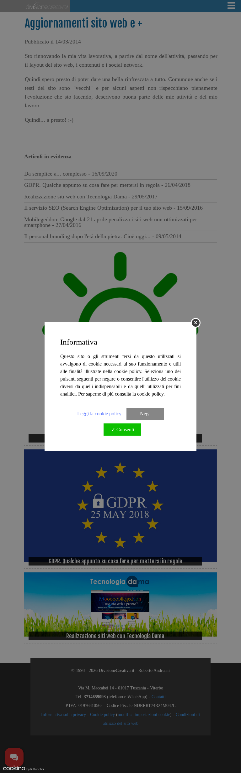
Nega (145, 413)
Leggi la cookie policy (99, 413)
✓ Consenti (122, 429)
